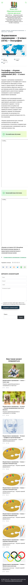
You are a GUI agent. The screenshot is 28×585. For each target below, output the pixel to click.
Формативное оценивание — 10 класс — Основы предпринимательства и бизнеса (14, 408)
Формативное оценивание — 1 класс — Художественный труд (14, 540)
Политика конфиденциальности (13, 581)
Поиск (5, 314)
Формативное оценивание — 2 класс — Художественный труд (14, 514)
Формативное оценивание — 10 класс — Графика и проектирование (14, 436)
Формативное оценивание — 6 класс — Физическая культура (14, 565)
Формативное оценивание (9, 54)
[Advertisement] (14, 338)
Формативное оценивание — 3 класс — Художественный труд (14, 488)
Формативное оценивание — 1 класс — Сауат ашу (14, 381)
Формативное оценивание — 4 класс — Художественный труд (14, 462)
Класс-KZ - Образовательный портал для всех (14, 11)
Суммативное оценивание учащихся (15, 257)
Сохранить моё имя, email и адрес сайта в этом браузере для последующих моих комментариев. (14, 303)
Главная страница (5, 30)
